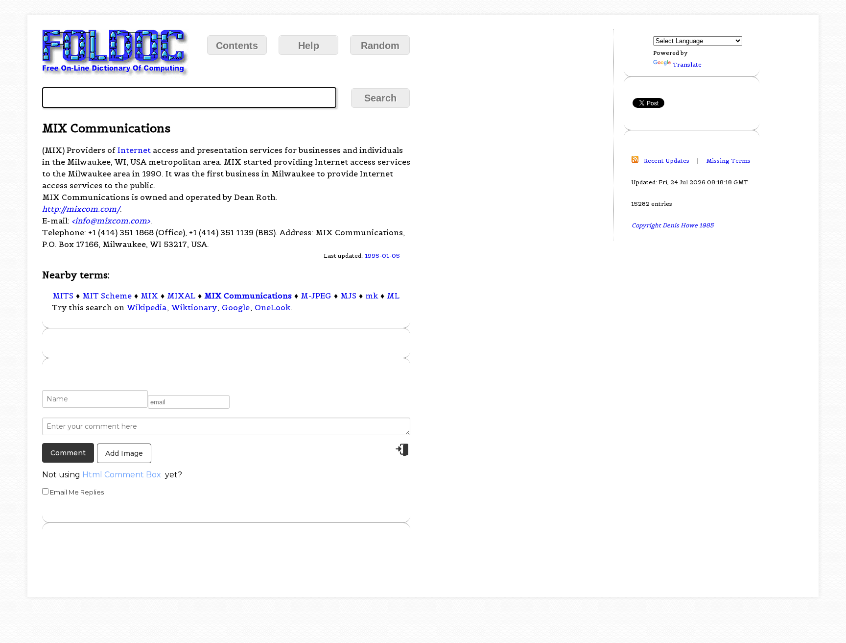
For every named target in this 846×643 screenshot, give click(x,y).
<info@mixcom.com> (110, 220)
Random (380, 45)
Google (236, 307)
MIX (149, 295)
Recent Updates (666, 160)
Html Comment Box (121, 474)
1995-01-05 (382, 255)
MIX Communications (248, 295)
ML (393, 295)
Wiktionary (194, 307)
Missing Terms (728, 160)
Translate (687, 64)
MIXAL (181, 295)
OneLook (272, 307)
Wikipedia (146, 307)
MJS (348, 295)
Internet (134, 150)
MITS (62, 295)
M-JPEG (316, 295)
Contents (237, 45)
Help (308, 45)
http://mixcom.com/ (81, 209)
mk (371, 295)
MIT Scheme (107, 295)
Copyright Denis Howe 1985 (673, 225)
